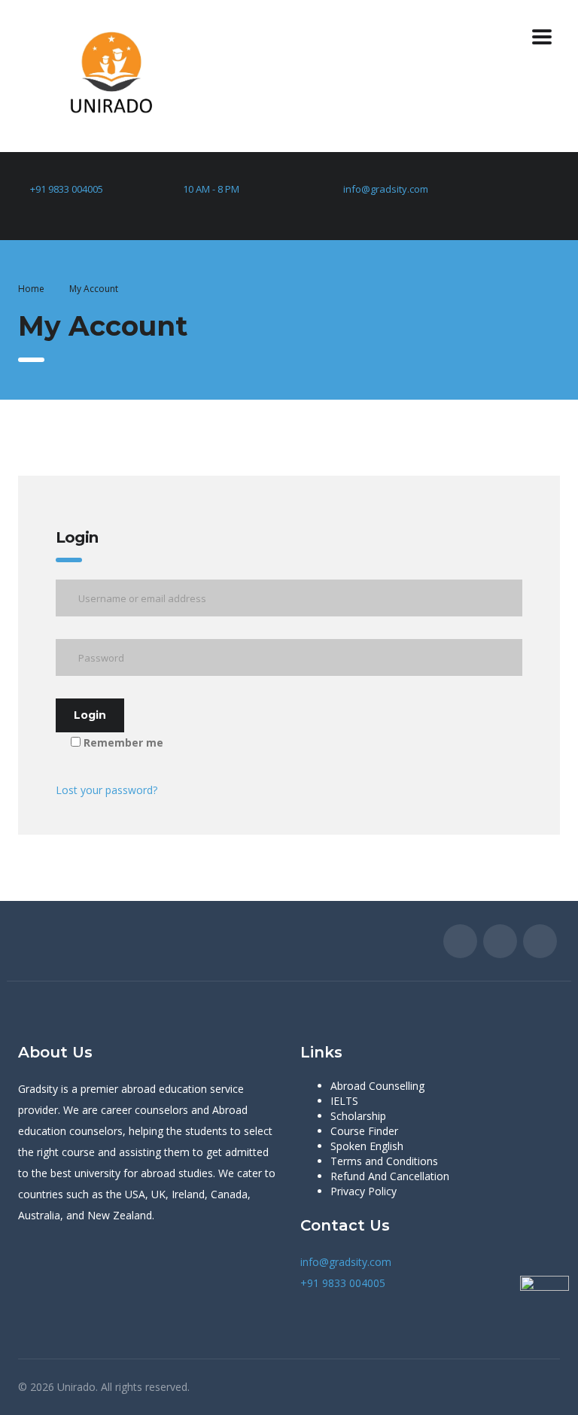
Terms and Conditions (384, 1161)
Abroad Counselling (377, 1086)
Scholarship (358, 1116)
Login (90, 715)
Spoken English (366, 1146)
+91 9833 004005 (66, 189)
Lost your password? (106, 790)
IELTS (344, 1101)
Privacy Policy (363, 1191)
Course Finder (364, 1131)
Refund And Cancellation (389, 1176)
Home (31, 288)
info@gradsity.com (385, 189)
